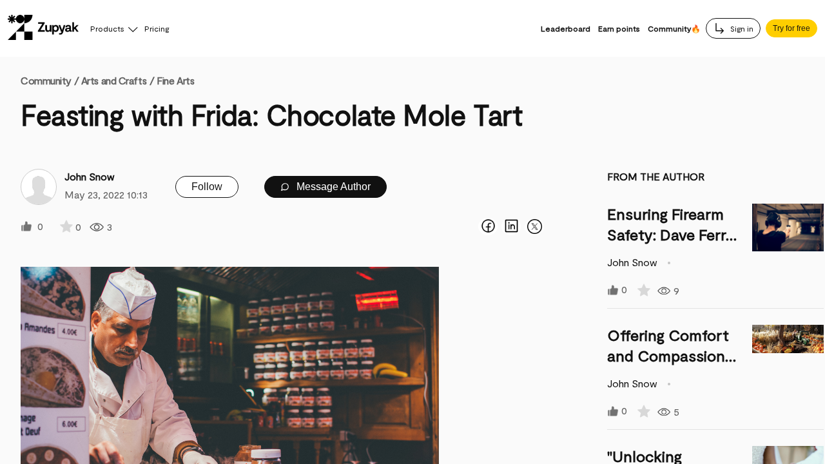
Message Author (332, 186)
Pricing (156, 28)
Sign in (740, 28)
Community (50, 80)
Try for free (791, 28)
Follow (206, 186)
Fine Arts (175, 80)
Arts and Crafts (113, 80)
